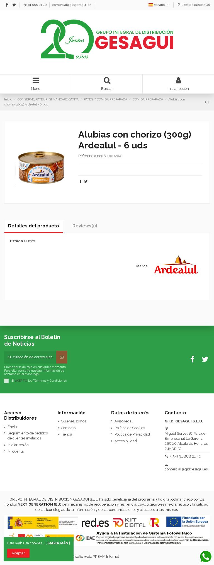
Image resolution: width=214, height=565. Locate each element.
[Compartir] (80, 181)
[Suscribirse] (61, 357)
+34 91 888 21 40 (35, 5)
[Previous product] (206, 102)
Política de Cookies (130, 428)
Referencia (87, 156)
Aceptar (18, 553)
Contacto (68, 428)
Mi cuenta (16, 451)
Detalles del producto (33, 226)
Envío (12, 427)
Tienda (66, 434)
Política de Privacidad (132, 434)
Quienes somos (73, 421)
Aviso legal (124, 421)
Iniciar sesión (18, 445)
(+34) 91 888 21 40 (185, 456)
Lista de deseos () (195, 5)
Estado (16, 241)
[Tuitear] (85, 181)
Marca (142, 266)
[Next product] (209, 102)
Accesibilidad (126, 441)
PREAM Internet (106, 556)
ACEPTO (21, 380)
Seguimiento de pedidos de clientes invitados (28, 435)
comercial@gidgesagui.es (71, 5)
